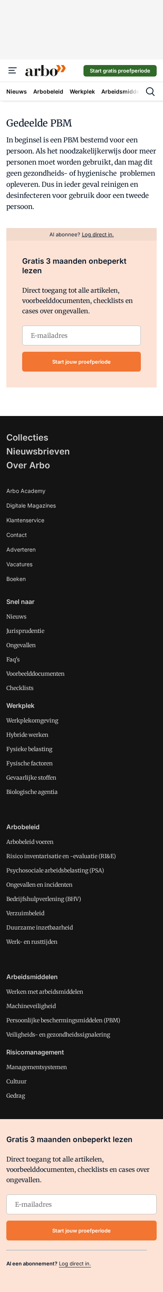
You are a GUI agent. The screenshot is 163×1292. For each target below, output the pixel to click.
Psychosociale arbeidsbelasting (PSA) (55, 870)
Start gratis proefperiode (120, 70)
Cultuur (16, 1081)
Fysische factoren (29, 763)
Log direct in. (75, 1263)
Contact (16, 534)
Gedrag (15, 1095)
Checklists (20, 688)
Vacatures (19, 564)
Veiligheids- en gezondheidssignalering (58, 1034)
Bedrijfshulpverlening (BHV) (43, 899)
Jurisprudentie (25, 630)
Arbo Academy (25, 490)
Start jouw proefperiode (81, 361)
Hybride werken (27, 734)
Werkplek (20, 705)
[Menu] (12, 71)
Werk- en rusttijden (31, 941)
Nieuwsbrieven (38, 451)
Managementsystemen (36, 1067)
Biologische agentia (32, 792)
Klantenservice (25, 520)
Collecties (27, 437)
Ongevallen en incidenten (39, 884)
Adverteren (21, 549)
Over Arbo (28, 465)
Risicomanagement (35, 1052)
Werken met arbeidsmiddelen (44, 991)
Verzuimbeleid (25, 913)
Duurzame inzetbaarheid (39, 927)
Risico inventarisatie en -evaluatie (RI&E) (61, 856)
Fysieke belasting (29, 749)
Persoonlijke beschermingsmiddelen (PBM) (63, 1020)
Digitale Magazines (31, 505)
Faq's (13, 659)
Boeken (16, 578)
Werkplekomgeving (32, 720)
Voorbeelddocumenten (35, 673)
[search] (150, 91)
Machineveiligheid (31, 1006)
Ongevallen (21, 645)
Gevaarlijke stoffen (31, 777)
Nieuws (16, 616)
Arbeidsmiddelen (32, 977)
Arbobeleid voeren (29, 841)
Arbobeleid (23, 827)
